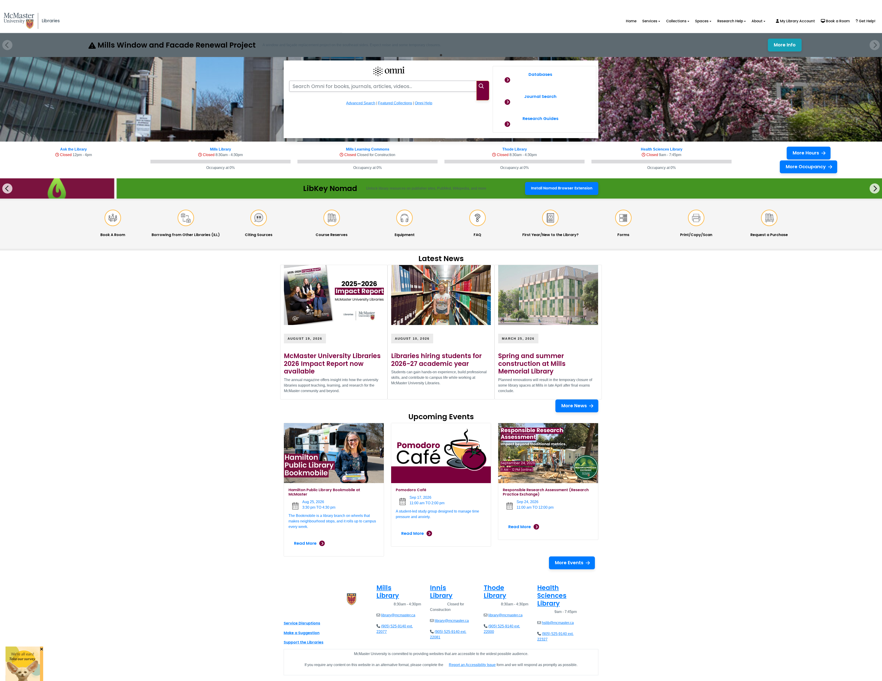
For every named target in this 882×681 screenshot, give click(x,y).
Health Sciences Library (661, 149)
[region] (441, 188)
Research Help (730, 21)
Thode (495, 591)
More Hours (806, 153)
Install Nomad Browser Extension (561, 189)
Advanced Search (360, 103)
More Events (569, 562)
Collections (676, 21)
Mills (387, 591)
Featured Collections (395, 103)
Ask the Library (73, 149)
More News (574, 405)
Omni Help (423, 103)
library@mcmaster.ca (398, 615)
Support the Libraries (303, 642)
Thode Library (514, 149)
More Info (788, 46)
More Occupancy (806, 166)
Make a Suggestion (301, 632)
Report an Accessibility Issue (472, 665)
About (757, 21)
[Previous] (7, 188)
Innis (441, 591)
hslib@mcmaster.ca (558, 623)
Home (631, 21)
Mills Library (220, 149)
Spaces (702, 21)
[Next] (875, 188)
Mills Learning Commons (367, 149)
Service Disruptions (302, 623)
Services (649, 21)
